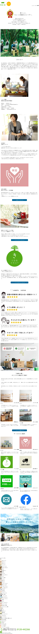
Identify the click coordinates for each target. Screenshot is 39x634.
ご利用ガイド (3, 621)
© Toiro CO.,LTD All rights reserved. (6, 633)
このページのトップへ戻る (6, 632)
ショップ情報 (3, 626)
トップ (33, 5)
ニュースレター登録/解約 (5, 627)
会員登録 (2, 622)
